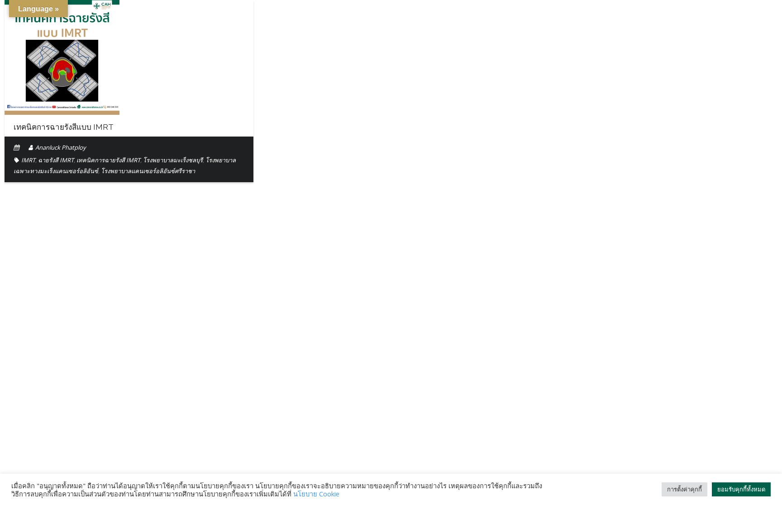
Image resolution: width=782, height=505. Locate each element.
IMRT (28, 160)
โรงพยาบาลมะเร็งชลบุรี (173, 160)
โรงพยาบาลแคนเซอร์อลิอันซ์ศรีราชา (148, 171)
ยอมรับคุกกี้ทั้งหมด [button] (741, 489)
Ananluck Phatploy (60, 147)
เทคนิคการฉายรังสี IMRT (108, 160)
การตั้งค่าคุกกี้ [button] (684, 489)
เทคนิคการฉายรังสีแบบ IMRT (64, 127)
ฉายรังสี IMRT (56, 160)
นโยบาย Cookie (316, 493)
